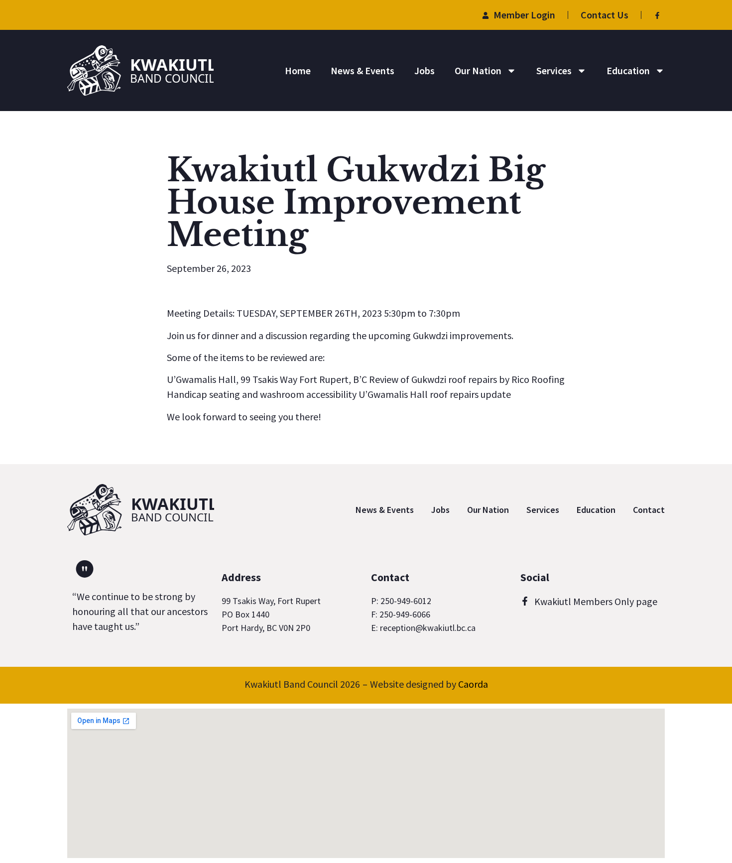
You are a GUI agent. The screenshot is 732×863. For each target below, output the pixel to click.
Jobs (424, 70)
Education (628, 70)
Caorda (473, 684)
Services (554, 70)
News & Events (362, 70)
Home (298, 70)
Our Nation (478, 70)
